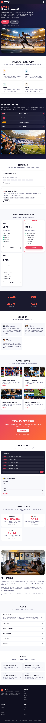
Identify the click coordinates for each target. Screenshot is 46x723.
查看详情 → (4, 385)
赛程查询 (25, 695)
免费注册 (3, 709)
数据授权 (25, 710)
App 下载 (3, 710)
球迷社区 (25, 699)
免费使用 (12, 247)
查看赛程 (15, 21)
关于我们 (25, 714)
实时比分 (25, 693)
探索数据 (6, 200)
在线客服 (3, 712)
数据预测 (25, 697)
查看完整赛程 (7, 183)
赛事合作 (25, 709)
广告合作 (25, 707)
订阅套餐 (3, 707)
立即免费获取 (23, 430)
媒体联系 (25, 712)
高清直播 (25, 691)
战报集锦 (25, 701)
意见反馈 (3, 714)
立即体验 (5, 21)
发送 (41, 471)
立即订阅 (34, 247)
